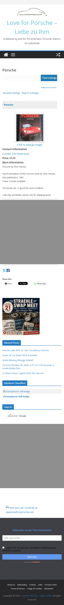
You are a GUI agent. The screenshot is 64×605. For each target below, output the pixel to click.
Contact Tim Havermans (15, 153)
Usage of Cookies (34, 588)
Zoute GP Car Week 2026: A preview (19, 355)
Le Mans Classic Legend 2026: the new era (22, 373)
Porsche (8, 104)
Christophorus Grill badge (16, 396)
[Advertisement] (32, 232)
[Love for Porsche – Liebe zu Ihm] (6, 54)
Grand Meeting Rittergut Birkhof (17, 360)
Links (40, 584)
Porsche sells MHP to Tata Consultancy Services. (25, 350)
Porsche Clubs (51, 584)
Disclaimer (48, 588)
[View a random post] (58, 54)
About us (11, 584)
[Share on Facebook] (8, 270)
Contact (32, 584)
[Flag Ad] (11, 270)
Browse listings (11, 93)
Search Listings (30, 93)
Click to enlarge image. (29, 144)
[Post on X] (4, 270)
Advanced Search (49, 87)
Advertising (22, 584)
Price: (5, 158)
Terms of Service (18, 588)
